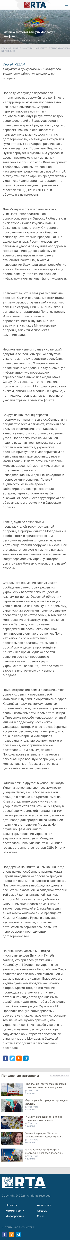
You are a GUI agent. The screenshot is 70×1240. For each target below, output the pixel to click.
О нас (41, 1216)
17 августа (32, 1123)
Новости (12, 1205)
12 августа (32, 1156)
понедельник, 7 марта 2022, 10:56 (23, 40)
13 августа (32, 1139)
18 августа (32, 1106)
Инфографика (15, 1216)
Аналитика (19, 48)
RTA (48, 40)
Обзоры (42, 1210)
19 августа (32, 1090)
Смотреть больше (59, 1075)
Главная (6, 48)
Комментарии (15, 1210)
